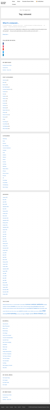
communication (17, 304)
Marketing (4, 107)
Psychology (5, 121)
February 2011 (5, 243)
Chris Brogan (5, 333)
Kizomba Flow (5, 67)
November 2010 (5, 248)
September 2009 (6, 268)
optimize (18, 311)
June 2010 (4, 252)
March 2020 (5, 204)
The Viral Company (6, 358)
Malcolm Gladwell (33, 308)
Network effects (5, 110)
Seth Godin (5, 349)
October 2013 (5, 213)
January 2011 (5, 245)
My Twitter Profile (6, 382)
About (18, 1)
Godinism (4, 96)
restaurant (20, 26)
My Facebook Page (6, 377)
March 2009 (5, 282)
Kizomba (4, 103)
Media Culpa (5, 346)
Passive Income (5, 114)
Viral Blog (4, 363)
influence (22, 306)
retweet (31, 311)
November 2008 (5, 291)
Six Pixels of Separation (7, 353)
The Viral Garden (6, 360)
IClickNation (5, 344)
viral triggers (22, 313)
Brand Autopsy (5, 330)
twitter (40, 311)
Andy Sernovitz (5, 323)
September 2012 (6, 220)
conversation (22, 304)
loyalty (27, 308)
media (46, 308)
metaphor (4, 311)
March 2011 (5, 241)
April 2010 (4, 257)
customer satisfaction (37, 304)
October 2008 (5, 294)
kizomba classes (41, 306)
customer (28, 304)
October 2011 (5, 225)
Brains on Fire (5, 328)
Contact (14, 4)
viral (43, 311)
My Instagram (5, 380)
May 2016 (4, 208)
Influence (4, 98)
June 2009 (4, 275)
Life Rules (4, 105)
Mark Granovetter (40, 308)
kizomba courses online (14, 308)
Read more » (5, 34)
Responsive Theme (45, 407)
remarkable (25, 311)
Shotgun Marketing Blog (7, 351)
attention (4, 304)
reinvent (15, 26)
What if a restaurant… (11, 23)
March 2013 (5, 215)
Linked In (19, 407)
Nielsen (15, 311)
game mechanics (17, 306)
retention (29, 311)
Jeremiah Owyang (30, 306)
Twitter (15, 407)
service (24, 26)
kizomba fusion (22, 308)
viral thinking (18, 313)
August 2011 (5, 229)
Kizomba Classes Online (28, 1)
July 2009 (4, 273)
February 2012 (5, 222)
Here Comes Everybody (7, 342)
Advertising (5, 80)
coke (13, 304)
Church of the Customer (7, 335)
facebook (13, 306)
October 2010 (5, 250)
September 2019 (6, 206)
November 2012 (5, 218)
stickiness (37, 311)
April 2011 (4, 238)
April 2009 (4, 280)
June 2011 (4, 234)
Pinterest (23, 407)
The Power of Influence (7, 356)
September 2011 (5, 227)
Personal (4, 117)
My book (7, 311)
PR (3, 119)
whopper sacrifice (29, 313)
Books (4, 82)
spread (35, 311)
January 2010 (5, 264)
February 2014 (5, 211)
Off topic (4, 112)
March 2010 (5, 259)
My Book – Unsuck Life (7, 399)
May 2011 (4, 236)
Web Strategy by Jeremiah (7, 365)
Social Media (5, 123)
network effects (11, 311)
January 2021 (5, 197)
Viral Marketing (5, 126)
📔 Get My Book (39, 1)
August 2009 (5, 271)
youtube (44, 313)
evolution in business (7, 306)
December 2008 (5, 289)
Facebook (4, 91)
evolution (45, 304)
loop (25, 308)
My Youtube (5, 384)
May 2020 (4, 199)
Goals (4, 152)
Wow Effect (5, 367)
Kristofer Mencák (3, 3)
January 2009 (5, 287)
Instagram (2, 407)
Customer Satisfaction (37, 25)
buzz (11, 304)
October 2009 (5, 266)
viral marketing (11, 313)
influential (25, 306)
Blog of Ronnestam (6, 326)
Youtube (7, 407)
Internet (4, 100)
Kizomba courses (6, 308)
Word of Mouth (5, 128)
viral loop (5, 313)
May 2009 (4, 278)
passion (21, 311)
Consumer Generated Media (8, 337)
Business (30, 25)
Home (13, 1)
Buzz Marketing (5, 145)
